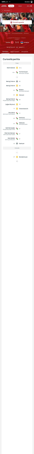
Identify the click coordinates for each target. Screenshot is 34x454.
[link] (11, 6)
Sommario (5, 51)
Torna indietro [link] (7, 10)
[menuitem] (12, 6)
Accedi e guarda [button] (18, 22)
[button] (29, 6)
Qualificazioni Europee (4, 6)
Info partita (24, 51)
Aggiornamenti (14, 51)
